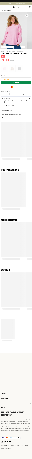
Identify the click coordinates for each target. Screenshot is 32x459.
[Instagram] (2, 441)
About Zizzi (3, 407)
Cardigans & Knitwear (11, 51)
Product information (7, 110)
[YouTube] (10, 441)
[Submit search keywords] (2, 10)
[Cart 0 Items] (30, 7)
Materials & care (6, 117)
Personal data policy (5, 445)
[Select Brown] (12, 68)
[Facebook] (5, 441)
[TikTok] (7, 441)
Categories (3, 393)
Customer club (4, 398)
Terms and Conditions (14, 445)
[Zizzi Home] (16, 6)
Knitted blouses (20, 51)
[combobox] (16, 10)
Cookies (21, 445)
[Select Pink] (4, 68)
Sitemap (26, 445)
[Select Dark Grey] (19, 68)
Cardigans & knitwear (25, 94)
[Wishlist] (27, 15)
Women (2, 51)
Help (2, 403)
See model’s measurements (6, 47)
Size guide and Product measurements (11, 114)
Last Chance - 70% (14, 94)
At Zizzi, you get (6, 98)
